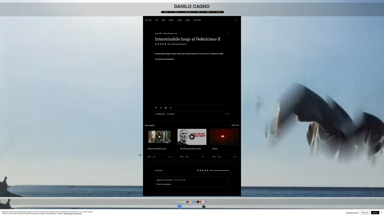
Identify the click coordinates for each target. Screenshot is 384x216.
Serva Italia (197, 20)
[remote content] (192, 77)
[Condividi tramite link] (171, 108)
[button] (176, 12)
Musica (171, 20)
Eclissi (214, 148)
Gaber (188, 20)
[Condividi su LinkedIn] (166, 108)
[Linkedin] (195, 202)
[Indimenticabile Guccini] (159, 137)
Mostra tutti (235, 125)
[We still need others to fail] (192, 137)
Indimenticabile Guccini (157, 148)
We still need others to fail (190, 148)
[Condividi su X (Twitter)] (161, 108)
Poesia (180, 20)
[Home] (179, 206)
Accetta (375, 213)
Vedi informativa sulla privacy (73, 213)
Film (156, 20)
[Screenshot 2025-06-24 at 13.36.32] (190, 202)
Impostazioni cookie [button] (352, 213)
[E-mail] (187, 202)
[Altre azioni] (228, 33)
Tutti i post (148, 20)
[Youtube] (201, 202)
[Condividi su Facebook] (156, 108)
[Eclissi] (224, 137)
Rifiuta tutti (365, 213)
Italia (163, 20)
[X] (198, 202)
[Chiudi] (381, 212)
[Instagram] (206, 202)
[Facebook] (193, 202)
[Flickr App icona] (203, 202)
